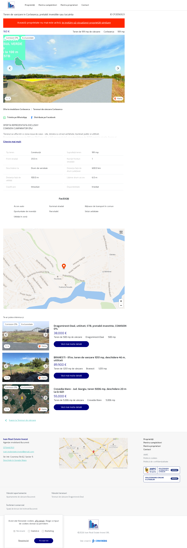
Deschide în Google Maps (15, 460)
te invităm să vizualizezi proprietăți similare (86, 22)
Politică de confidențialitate (155, 461)
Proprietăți (30, 5)
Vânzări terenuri (59, 493)
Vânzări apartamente (16, 493)
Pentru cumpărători (48, 5)
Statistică (35, 531)
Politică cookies (150, 458)
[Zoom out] (121, 305)
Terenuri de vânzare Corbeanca (47, 109)
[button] (10, 68)
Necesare (20, 531)
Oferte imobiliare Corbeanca (16, 109)
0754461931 (8, 447)
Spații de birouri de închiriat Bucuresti (21, 509)
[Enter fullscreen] (121, 232)
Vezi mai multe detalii (71, 344)
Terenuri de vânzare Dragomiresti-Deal (68, 497)
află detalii (40, 521)
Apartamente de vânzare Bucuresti (20, 497)
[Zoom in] (121, 301)
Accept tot (43, 540)
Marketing (49, 531)
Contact (85, 5)
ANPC (145, 455)
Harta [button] (119, 98)
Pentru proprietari (69, 5)
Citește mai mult (12, 141)
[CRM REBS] (99, 541)
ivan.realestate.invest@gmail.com (18, 451)
